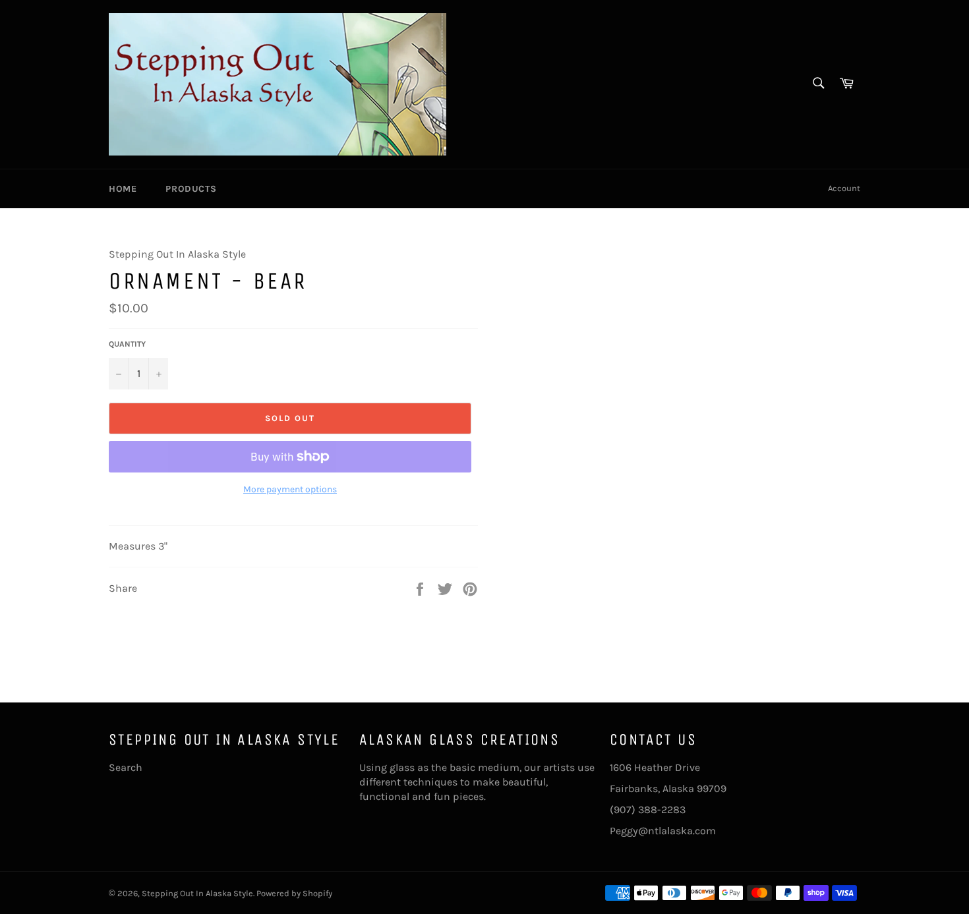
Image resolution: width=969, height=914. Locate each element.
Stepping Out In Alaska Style (197, 893)
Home (122, 188)
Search (125, 767)
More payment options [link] (290, 489)
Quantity (127, 344)
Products (190, 188)
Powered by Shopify (294, 893)
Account (844, 188)
